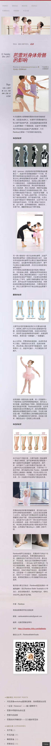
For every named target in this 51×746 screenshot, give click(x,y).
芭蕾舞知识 (6, 10)
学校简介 (5, 6)
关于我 (9, 730)
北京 (5, 91)
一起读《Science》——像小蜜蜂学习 (22, 706)
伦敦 (3, 88)
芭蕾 (6, 93)
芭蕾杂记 (10, 744)
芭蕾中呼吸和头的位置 (16, 710)
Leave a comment (45, 68)
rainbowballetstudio (28, 67)
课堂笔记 (34, 6)
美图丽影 (16, 10)
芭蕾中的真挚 (12, 715)
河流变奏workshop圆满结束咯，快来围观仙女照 (26, 702)
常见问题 (26, 10)
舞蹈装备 (24, 6)
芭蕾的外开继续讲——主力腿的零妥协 (22, 720)
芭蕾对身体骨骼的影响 (29, 57)
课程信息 (15, 6)
